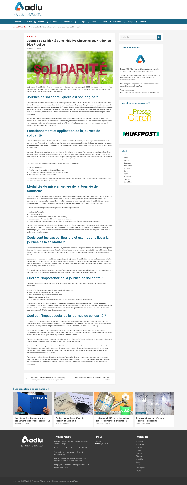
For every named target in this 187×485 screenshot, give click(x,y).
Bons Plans (20, 413)
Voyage (138, 471)
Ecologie (139, 453)
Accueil (18, 22)
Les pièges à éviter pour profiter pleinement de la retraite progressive (32, 419)
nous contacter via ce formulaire (146, 90)
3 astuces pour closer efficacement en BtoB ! (70, 448)
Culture (138, 450)
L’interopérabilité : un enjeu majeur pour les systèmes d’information (112, 419)
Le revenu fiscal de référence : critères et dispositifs (150, 419)
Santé (138, 462)
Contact (98, 441)
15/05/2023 (140, 424)
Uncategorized (141, 468)
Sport (138, 465)
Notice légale (99, 444)
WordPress (74, 481)
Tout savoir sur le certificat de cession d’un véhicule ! (70, 419)
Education (139, 456)
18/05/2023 (60, 424)
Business (139, 447)
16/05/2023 (31, 49)
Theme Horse (45, 481)
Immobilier (139, 459)
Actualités (31, 37)
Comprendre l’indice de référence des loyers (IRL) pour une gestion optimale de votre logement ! (47, 379)
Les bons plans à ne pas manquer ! (32, 389)
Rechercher (159, 37)
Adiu (27, 481)
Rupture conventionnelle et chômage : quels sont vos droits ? (92, 379)
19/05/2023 (19, 424)
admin (38, 49)
